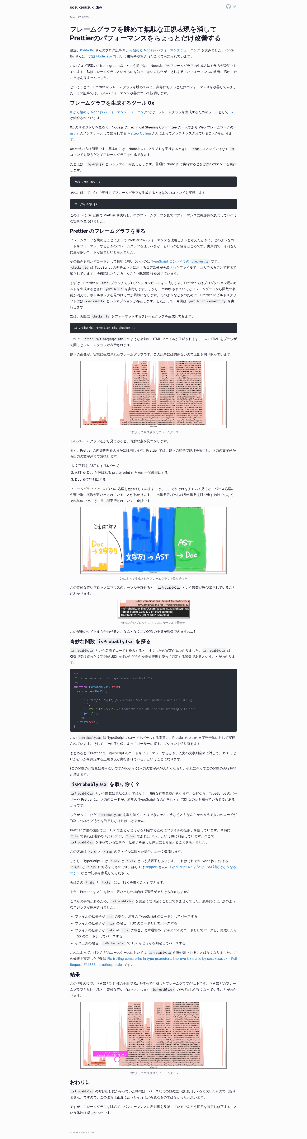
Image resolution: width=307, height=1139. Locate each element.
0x (231, 112)
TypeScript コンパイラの (179, 261)
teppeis (151, 867)
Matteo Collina (139, 133)
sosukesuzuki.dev (86, 7)
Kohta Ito (87, 50)
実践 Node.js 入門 (102, 56)
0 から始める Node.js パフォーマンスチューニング (161, 50)
